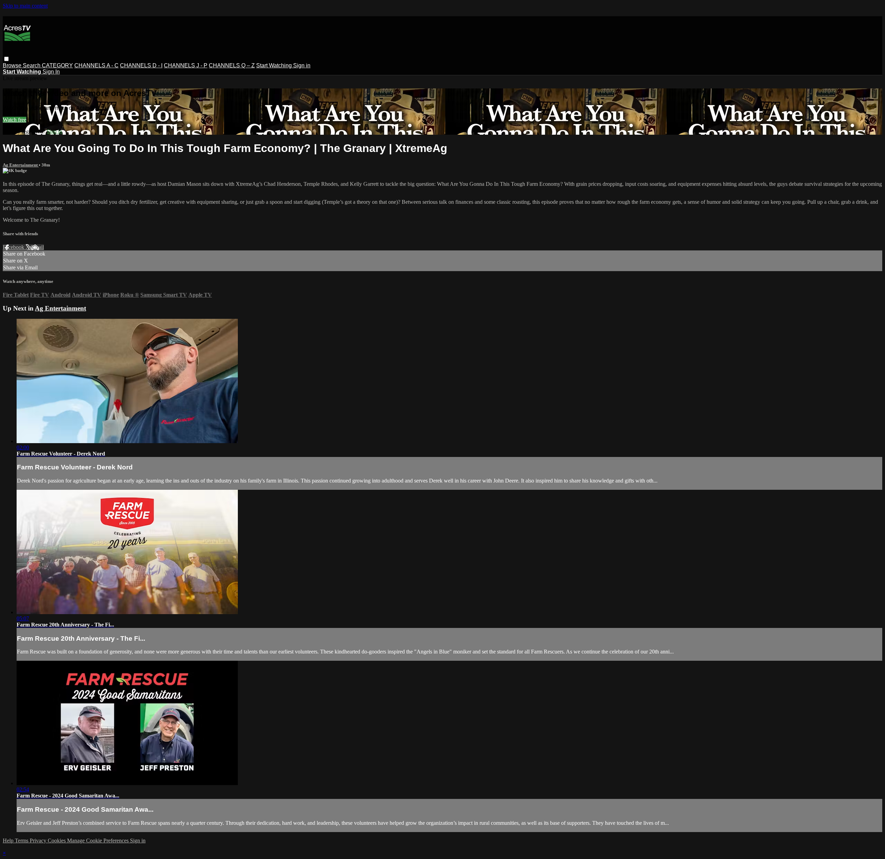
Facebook (14, 247)
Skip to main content (25, 6)
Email (37, 247)
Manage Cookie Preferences (98, 840)
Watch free (14, 120)
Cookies (57, 840)
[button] (6, 59)
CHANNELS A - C (96, 65)
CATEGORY (57, 65)
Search (32, 65)
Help (9, 840)
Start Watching (274, 65)
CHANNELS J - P (185, 65)
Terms (22, 840)
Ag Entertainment (21, 165)
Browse (13, 65)
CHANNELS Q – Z (232, 65)
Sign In (51, 72)
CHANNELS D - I (141, 65)
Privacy (39, 840)
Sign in (301, 65)
